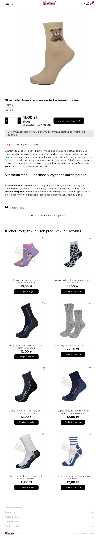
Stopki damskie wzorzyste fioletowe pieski (26, 281)
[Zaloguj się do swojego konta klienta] (88, 3)
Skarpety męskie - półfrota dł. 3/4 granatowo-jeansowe (72, 412)
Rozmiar (9, 105)
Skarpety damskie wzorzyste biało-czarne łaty (72, 281)
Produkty (10, 512)
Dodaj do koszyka (69, 120)
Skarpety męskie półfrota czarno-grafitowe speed (26, 346)
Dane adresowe (13, 507)
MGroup (90, 533)
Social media (12, 526)
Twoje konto (12, 521)
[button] (11, 3)
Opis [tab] (9, 144)
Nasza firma (11, 517)
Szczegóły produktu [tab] (27, 144)
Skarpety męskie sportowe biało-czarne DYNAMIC (26, 477)
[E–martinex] (10, 533)
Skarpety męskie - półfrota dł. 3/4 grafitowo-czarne (26, 412)
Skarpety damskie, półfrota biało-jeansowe (72, 477)
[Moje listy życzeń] (84, 3)
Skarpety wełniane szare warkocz (72, 345)
